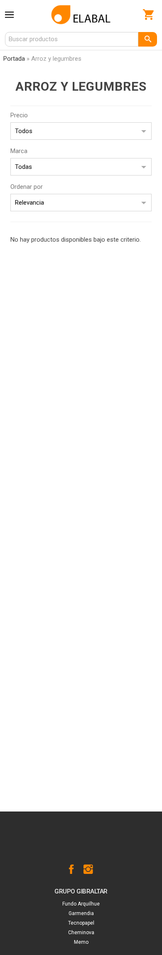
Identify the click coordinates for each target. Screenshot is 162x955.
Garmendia (81, 913)
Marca (18, 151)
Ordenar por (26, 187)
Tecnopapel (81, 923)
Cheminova (81, 932)
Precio (19, 115)
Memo (81, 942)
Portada (14, 58)
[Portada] (81, 15)
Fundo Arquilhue (81, 904)
